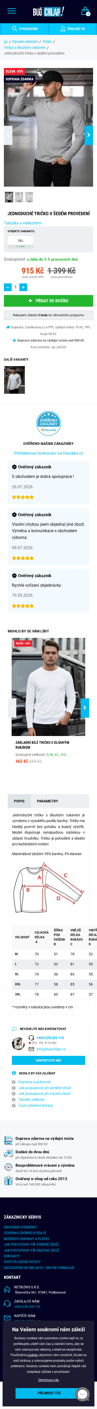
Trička (47, 42)
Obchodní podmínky (20, 1227)
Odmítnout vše (48, 1380)
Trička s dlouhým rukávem (25, 47)
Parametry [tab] (47, 801)
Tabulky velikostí (31, 1099)
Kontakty (12, 1256)
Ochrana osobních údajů (25, 1233)
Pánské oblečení (25, 42)
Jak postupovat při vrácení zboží (44, 1093)
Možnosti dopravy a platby (26, 1239)
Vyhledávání (28, 29)
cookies (32, 1355)
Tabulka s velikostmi (22, 223)
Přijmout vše (49, 1393)
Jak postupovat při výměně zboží (44, 1088)
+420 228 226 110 (27, 1307)
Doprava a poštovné (34, 1082)
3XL (20, 243)
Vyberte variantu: (21, 231)
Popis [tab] (19, 801)
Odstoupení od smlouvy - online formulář (39, 1268)
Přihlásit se (75, 29)
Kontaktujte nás (48, 1060)
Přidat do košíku (52, 300)
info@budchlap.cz (51, 1049)
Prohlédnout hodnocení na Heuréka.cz (48, 453)
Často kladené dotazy (35, 1105)
